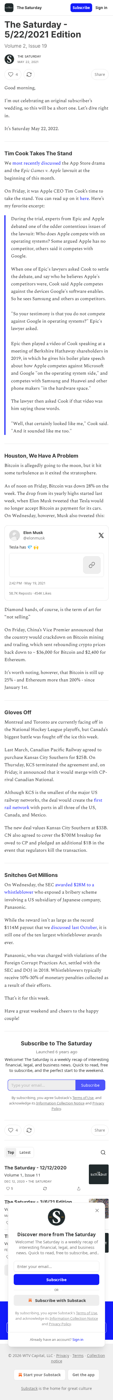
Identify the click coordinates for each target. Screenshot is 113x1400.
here (84, 198)
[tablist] (19, 1152)
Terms (78, 1355)
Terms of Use (86, 1312)
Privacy (62, 1355)
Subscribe (81, 7)
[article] (56, 1178)
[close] (97, 1210)
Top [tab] (11, 1152)
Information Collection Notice (74, 1318)
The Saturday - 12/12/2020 (35, 1168)
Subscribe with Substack (60, 1300)
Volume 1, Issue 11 (22, 1175)
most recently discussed (36, 163)
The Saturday (29, 56)
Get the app (83, 1374)
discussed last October (74, 927)
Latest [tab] (25, 1152)
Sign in (101, 7)
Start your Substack (42, 1374)
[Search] (103, 1152)
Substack (29, 1388)
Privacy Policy (60, 1323)
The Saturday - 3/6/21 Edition (38, 1202)
